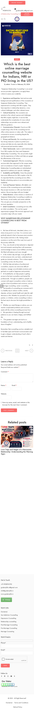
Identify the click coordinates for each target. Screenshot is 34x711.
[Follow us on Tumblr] (14, 676)
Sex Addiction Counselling (9, 615)
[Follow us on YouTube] (11, 676)
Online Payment (17, 3)
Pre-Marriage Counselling (9, 628)
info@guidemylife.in (7, 591)
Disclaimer (4, 612)
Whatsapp (7, 600)
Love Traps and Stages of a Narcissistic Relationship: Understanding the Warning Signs (17, 451)
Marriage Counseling (7, 631)
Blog (17, 59)
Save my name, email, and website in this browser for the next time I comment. (16, 403)
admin (8, 84)
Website (3, 394)
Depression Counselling (8, 618)
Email (14, 385)
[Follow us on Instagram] (8, 676)
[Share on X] (29, 345)
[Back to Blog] (17, 350)
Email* (3, 650)
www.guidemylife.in (7, 594)
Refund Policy (17, 707)
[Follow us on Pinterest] (4, 676)
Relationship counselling (8, 621)
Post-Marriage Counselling (9, 625)
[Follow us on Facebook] (1, 676)
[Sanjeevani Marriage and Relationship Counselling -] (17, 19)
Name (3, 385)
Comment (5, 372)
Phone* (3, 643)
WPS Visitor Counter (12, 686)
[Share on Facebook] (32, 345)
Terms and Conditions (21, 703)
